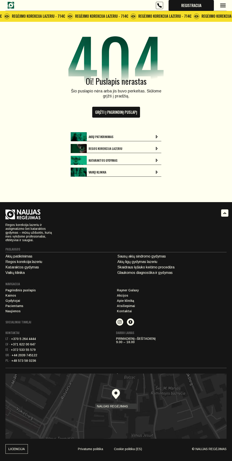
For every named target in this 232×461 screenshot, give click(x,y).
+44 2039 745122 (21, 355)
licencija (16, 449)
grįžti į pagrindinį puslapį (116, 112)
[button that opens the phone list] (159, 5)
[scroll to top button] (224, 213)
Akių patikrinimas (18, 256)
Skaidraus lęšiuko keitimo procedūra (145, 267)
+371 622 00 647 (20, 344)
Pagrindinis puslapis (20, 290)
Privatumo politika (90, 449)
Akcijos (122, 295)
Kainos (10, 295)
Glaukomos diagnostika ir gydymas (145, 273)
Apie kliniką (125, 300)
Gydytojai (12, 300)
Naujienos (13, 311)
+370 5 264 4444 (20, 339)
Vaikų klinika (15, 273)
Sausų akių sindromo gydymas (141, 256)
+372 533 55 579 (20, 350)
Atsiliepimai (126, 306)
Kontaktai (124, 311)
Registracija (191, 5)
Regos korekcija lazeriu (23, 262)
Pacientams (14, 306)
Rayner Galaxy (128, 290)
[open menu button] (223, 5)
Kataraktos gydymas (22, 267)
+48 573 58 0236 (20, 360)
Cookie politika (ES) (128, 449)
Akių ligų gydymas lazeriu (137, 262)
